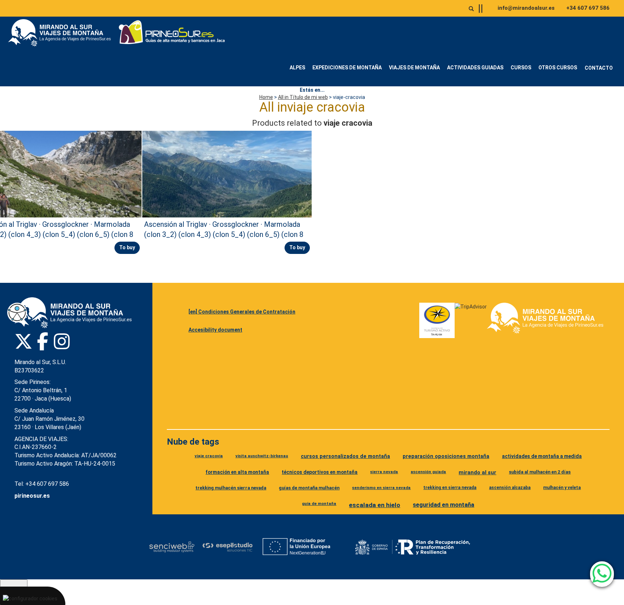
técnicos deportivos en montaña (320, 472)
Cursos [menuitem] (521, 67)
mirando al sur (477, 472)
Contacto (599, 68)
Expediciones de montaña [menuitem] (347, 67)
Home (266, 97)
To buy (127, 247)
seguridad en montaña (443, 504)
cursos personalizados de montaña (345, 456)
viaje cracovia (209, 455)
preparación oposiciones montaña (446, 456)
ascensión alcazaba (509, 487)
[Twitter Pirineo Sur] (23, 341)
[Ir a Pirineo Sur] (172, 32)
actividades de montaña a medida (542, 456)
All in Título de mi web (303, 97)
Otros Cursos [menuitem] (557, 67)
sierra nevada (384, 471)
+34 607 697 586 (588, 8)
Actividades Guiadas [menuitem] (475, 67)
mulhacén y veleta (562, 487)
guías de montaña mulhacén (309, 488)
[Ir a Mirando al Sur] (62, 32)
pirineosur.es (32, 495)
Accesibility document (215, 330)
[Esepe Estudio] (227, 547)
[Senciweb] (172, 547)
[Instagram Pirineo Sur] (62, 341)
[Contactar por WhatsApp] (602, 574)
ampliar (601, 517)
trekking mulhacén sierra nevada (230, 488)
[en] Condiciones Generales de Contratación (241, 312)
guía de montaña (319, 503)
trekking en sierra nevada (449, 487)
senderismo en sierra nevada (381, 487)
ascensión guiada (428, 471)
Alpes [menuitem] (297, 67)
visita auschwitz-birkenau (261, 455)
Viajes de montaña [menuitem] (414, 67)
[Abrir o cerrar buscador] (471, 8)
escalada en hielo (374, 505)
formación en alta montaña (237, 472)
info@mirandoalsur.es (526, 8)
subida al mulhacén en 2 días (540, 472)
